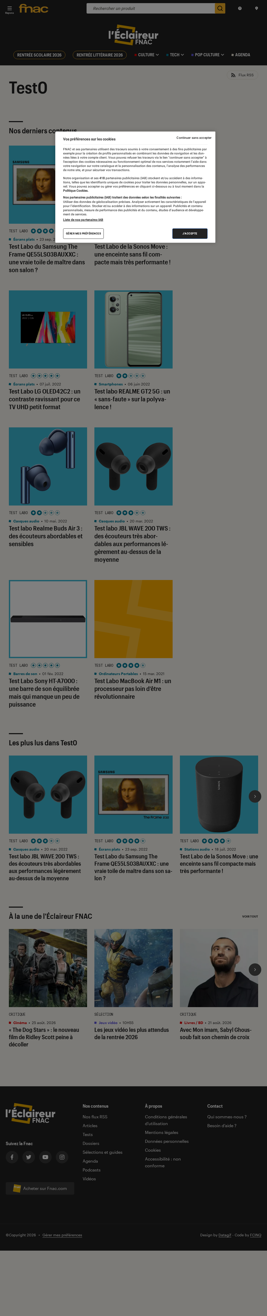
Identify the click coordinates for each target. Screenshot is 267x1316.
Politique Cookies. (75, 190)
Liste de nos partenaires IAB (83, 220)
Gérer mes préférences (83, 233)
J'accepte (190, 233)
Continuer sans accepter (194, 138)
